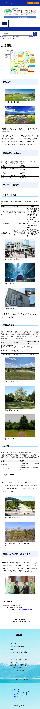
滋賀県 (2, 36)
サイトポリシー (17, 690)
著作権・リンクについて (20, 692)
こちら (6, 317)
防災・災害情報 (32, 3)
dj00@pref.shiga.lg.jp (25, 609)
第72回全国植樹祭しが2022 (15, 36)
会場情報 (11, 38)
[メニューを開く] (4, 23)
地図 (24, 652)
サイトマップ (16, 698)
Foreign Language (6, 3)
